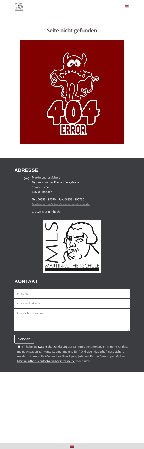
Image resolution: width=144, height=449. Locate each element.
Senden (24, 339)
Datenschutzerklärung (53, 347)
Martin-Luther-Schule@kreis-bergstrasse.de (61, 204)
